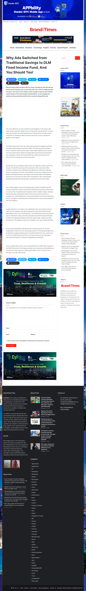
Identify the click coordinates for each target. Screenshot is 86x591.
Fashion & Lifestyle (37, 505)
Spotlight (34, 565)
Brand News (20, 48)
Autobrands (35, 471)
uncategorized (35, 578)
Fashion (34, 500)
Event (33, 497)
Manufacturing (36, 536)
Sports (33, 562)
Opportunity (35, 547)
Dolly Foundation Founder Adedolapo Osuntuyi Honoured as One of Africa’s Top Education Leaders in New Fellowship (15, 480)
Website (33, 334)
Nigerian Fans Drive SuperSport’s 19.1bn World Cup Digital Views (48, 412)
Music (33, 542)
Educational (35, 489)
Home (20, 21)
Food (33, 510)
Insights (46, 48)
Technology (37, 48)
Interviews (34, 531)
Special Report (62, 48)
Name (8, 328)
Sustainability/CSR (37, 568)
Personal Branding (36, 552)
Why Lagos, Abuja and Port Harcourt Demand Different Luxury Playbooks (68, 163)
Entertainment (35, 495)
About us (26, 21)
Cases (33, 487)
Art (32, 469)
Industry (53, 48)
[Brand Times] (43, 29)
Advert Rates (33, 21)
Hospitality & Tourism (37, 516)
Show (33, 555)
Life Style (34, 534)
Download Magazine (44, 21)
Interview (34, 529)
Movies (34, 539)
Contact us (54, 21)
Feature (34, 508)
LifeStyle (72, 48)
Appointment (35, 463)
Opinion (34, 544)
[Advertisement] (30, 111)
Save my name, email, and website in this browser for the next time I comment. (28, 340)
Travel (33, 573)
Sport (33, 560)
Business (28, 48)
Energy (33, 492)
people (33, 549)
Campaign (34, 484)
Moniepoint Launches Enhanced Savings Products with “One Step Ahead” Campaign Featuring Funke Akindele (16, 499)
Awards (34, 476)
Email (8, 334)
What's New (35, 581)
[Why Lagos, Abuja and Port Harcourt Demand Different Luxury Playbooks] (35, 446)
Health (33, 513)
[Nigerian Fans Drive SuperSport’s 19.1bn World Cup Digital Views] (35, 413)
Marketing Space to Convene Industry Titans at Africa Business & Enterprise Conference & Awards (14, 493)
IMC (33, 518)
